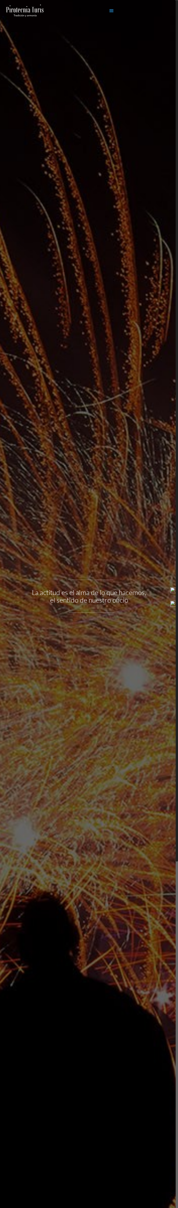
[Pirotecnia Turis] (25, 15)
